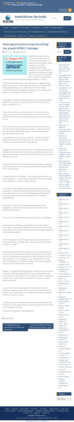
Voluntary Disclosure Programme (62, 381)
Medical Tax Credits (65, 292)
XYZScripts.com (45, 421)
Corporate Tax (9, 318)
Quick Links (63, 10)
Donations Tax (63, 267)
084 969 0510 (9, 3)
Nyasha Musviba (21, 52)
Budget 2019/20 (64, 226)
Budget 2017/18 (64, 217)
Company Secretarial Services (57, 32)
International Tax (64, 283)
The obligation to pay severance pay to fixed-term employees (14, 327)
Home (6, 28)
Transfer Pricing (64, 367)
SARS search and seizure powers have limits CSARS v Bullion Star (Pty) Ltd (65, 69)
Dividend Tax (63, 264)
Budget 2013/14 (64, 199)
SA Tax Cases (24, 28)
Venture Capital (63, 377)
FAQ (20, 36)
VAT (60, 374)
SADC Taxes (8, 32)
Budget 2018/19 (64, 222)
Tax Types (35, 28)
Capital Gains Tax (64, 248)
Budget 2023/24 (64, 239)
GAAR (60, 279)
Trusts (61, 369)
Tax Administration (65, 349)
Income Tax (62, 281)
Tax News (14, 28)
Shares (61, 346)
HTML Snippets (29, 421)
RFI (26, 36)
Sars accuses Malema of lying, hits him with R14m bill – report (40, 326)
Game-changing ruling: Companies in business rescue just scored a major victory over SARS (65, 178)
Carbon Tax (62, 253)
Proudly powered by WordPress (26, 418)
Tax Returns (62, 358)
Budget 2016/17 (64, 213)
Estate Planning (63, 274)
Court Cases (62, 258)
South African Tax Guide (30, 16)
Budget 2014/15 (64, 204)
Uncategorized (63, 372)
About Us (32, 36)
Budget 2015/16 (64, 208)
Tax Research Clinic (10, 36)
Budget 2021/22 (64, 235)
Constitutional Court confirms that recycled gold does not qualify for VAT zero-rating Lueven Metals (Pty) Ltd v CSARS (65, 94)
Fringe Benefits (63, 276)
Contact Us (41, 36)
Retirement (62, 335)
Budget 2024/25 (64, 244)
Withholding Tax (64, 385)
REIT (60, 332)
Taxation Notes (56, 28)
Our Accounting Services (37, 32)
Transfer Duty (63, 364)
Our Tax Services (20, 32)
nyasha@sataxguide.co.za (27, 3)
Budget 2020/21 (64, 230)
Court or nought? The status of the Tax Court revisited (65, 186)
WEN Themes (53, 418)
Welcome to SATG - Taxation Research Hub (27, 5)
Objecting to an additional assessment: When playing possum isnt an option (65, 129)
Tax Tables (45, 28)
